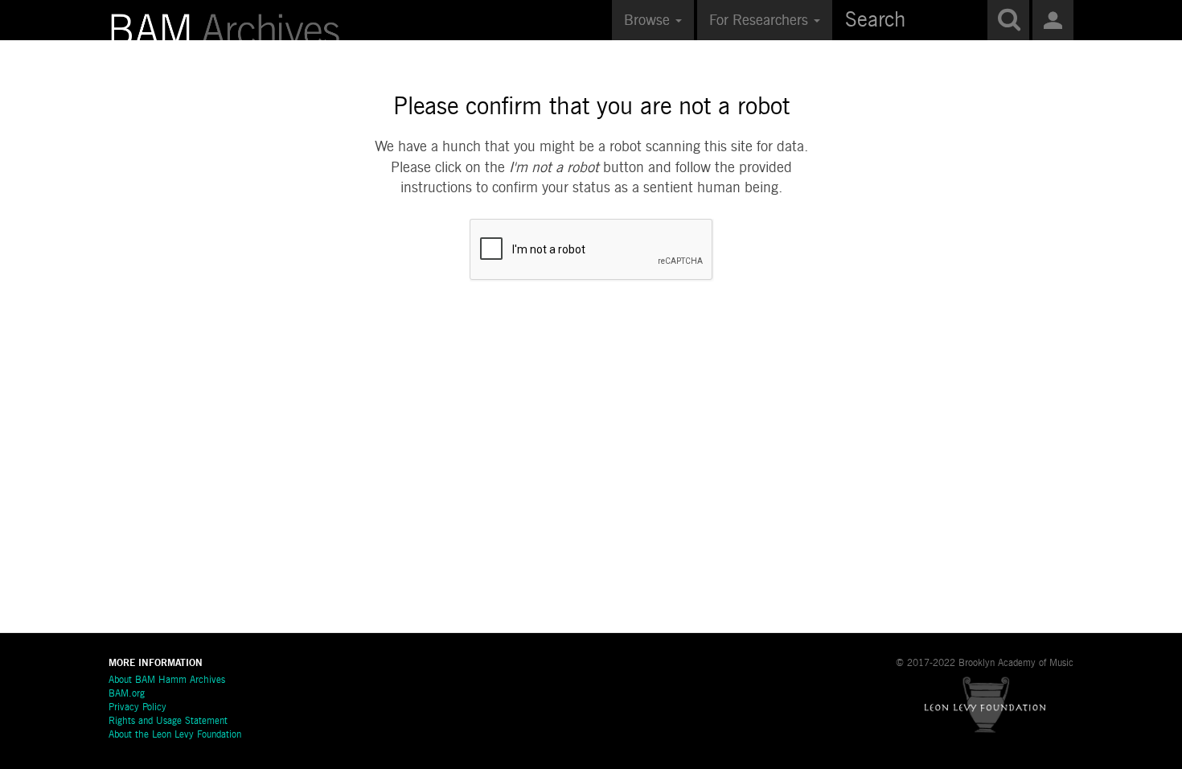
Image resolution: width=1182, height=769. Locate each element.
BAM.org (127, 694)
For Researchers (760, 21)
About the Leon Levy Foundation (175, 735)
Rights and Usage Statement (168, 721)
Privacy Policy (137, 708)
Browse (649, 21)
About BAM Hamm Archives (167, 680)
